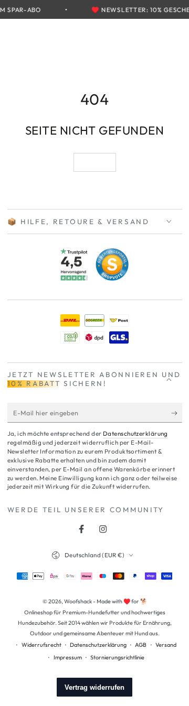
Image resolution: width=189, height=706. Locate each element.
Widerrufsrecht (41, 644)
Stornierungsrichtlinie (117, 657)
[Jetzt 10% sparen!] (176, 413)
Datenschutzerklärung (135, 433)
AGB (140, 644)
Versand (165, 644)
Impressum (68, 657)
